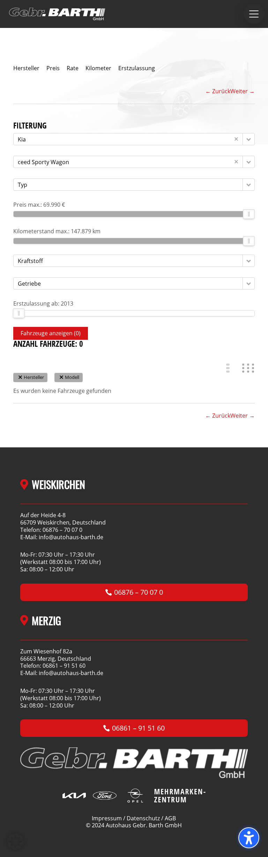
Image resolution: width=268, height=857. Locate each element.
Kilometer (98, 68)
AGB (170, 818)
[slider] (249, 214)
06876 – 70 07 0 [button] (138, 592)
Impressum (107, 818)
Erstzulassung (136, 68)
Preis (53, 68)
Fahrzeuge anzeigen (51, 333)
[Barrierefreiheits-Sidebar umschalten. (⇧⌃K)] (248, 837)
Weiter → (242, 91)
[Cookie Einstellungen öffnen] (15, 848)
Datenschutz (143, 818)
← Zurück (217, 91)
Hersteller (26, 68)
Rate (73, 68)
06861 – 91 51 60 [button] (138, 728)
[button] (254, 13)
